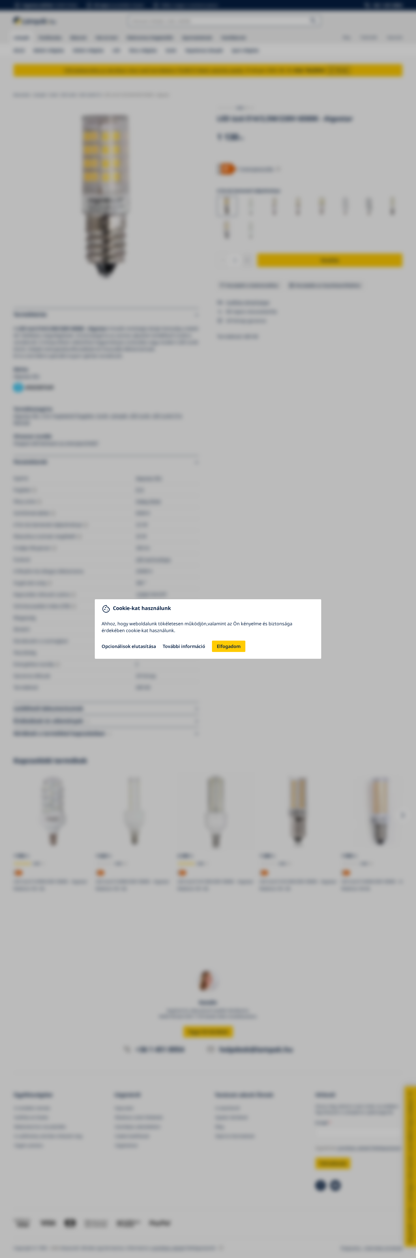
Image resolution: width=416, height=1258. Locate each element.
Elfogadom (229, 646)
